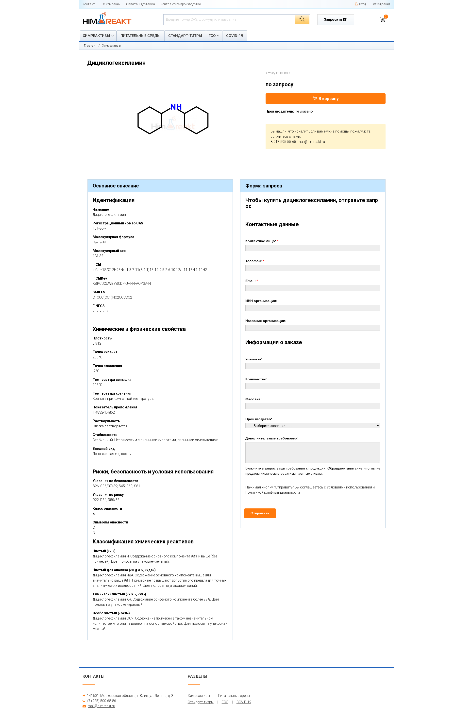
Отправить (260, 513)
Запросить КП (336, 19)
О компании (111, 4)
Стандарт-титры (185, 36)
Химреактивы (96, 36)
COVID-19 (234, 36)
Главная (89, 45)
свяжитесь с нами (285, 136)
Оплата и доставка (140, 4)
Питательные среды (140, 36)
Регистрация (381, 4)
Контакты (90, 4)
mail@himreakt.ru (311, 142)
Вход (362, 4)
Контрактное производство (181, 4)
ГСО (212, 36)
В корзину (329, 98)
